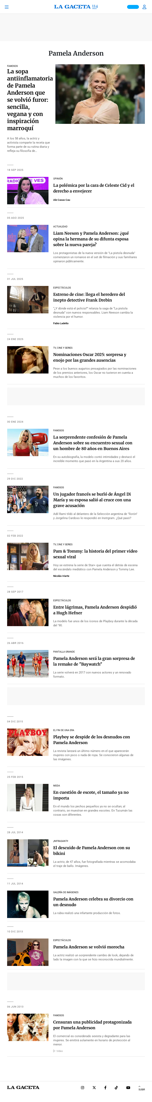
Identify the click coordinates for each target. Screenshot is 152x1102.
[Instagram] (82, 1088)
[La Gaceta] (76, 7)
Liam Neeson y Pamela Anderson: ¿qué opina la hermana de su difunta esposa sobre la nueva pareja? (91, 239)
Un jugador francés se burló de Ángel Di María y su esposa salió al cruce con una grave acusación (92, 500)
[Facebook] (105, 1088)
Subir (142, 1089)
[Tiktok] (116, 1088)
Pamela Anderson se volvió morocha (88, 946)
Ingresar (144, 7)
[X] (94, 1088)
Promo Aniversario (133, 7)
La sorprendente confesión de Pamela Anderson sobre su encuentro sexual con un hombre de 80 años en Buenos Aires (92, 443)
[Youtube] (128, 1088)
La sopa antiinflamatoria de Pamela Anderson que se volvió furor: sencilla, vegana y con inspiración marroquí (30, 100)
